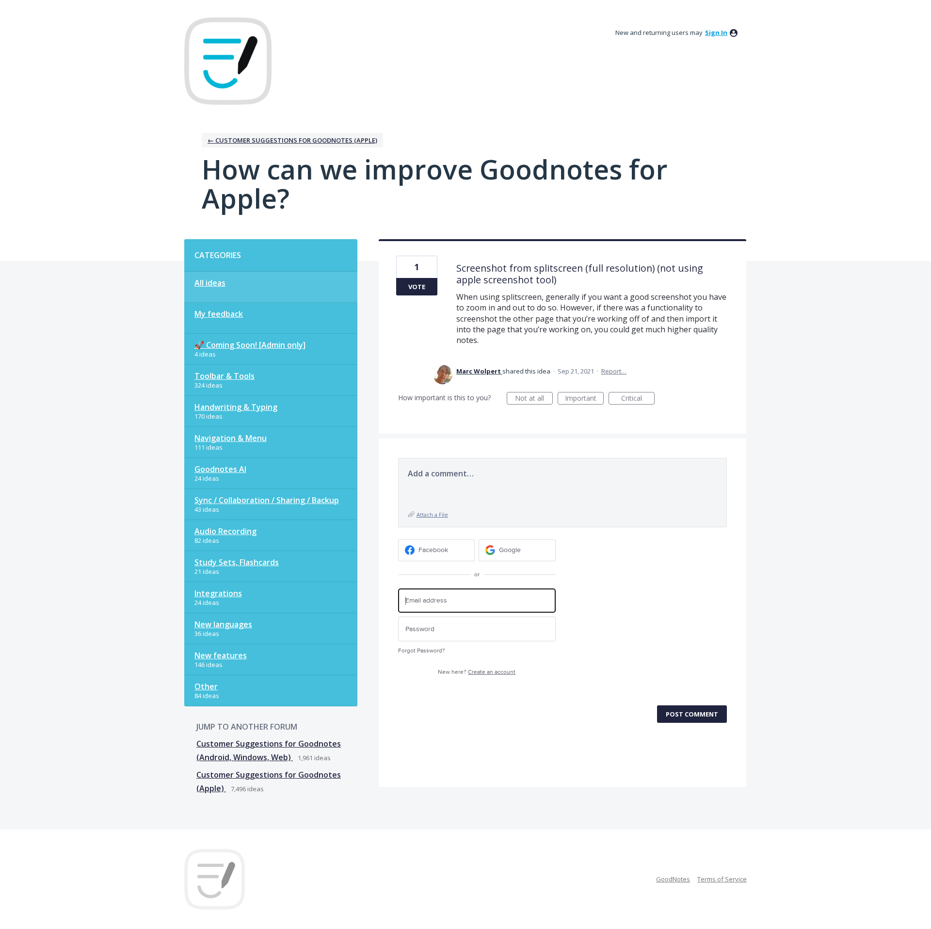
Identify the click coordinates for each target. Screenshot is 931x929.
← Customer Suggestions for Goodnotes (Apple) (292, 140)
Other (206, 686)
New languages (223, 624)
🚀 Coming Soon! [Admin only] (249, 345)
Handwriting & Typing (235, 407)
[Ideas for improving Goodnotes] (228, 61)
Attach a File (432, 514)
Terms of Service (722, 879)
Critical (638, 399)
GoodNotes (673, 879)
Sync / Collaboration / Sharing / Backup (266, 500)
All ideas (209, 282)
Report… (613, 371)
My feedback (218, 314)
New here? (476, 672)
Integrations (218, 593)
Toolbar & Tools (224, 376)
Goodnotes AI (220, 469)
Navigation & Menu (230, 438)
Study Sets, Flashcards (236, 562)
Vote (416, 286)
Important (584, 399)
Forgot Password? (421, 650)
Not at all (534, 399)
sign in (716, 32)
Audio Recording (225, 531)
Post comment (692, 714)
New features (220, 655)
